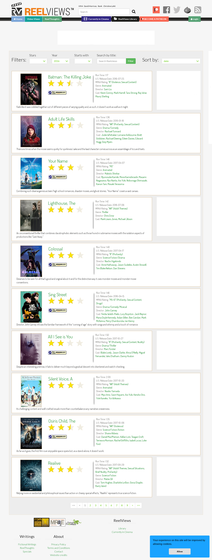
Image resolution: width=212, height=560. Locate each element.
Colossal (55, 249)
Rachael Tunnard (113, 131)
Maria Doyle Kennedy (106, 317)
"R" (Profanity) (116, 254)
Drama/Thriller (109, 345)
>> (138, 505)
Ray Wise (142, 92)
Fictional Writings (27, 544)
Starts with (81, 55)
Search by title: (106, 55)
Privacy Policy (58, 544)
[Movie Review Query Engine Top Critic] (57, 522)
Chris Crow (109, 215)
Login (195, 19)
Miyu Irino (105, 394)
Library (122, 528)
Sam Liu (108, 89)
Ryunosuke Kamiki (110, 177)
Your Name (58, 161)
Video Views (33, 19)
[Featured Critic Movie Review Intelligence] (41, 522)
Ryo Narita (112, 180)
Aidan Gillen (122, 317)
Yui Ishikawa (115, 398)
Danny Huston (127, 356)
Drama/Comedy (111, 127)
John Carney (111, 310)
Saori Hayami (117, 394)
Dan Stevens (119, 268)
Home (19, 19)
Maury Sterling (102, 96)
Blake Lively (106, 352)
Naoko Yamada (112, 391)
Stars (32, 55)
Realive (54, 463)
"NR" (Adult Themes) (118, 208)
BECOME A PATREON (155, 19)
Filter (131, 60)
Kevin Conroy (107, 92)
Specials (27, 551)
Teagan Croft (137, 436)
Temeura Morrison (104, 440)
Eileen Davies (128, 138)
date (166, 60)
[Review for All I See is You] (31, 349)
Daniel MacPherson (110, 436)
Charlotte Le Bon (121, 482)
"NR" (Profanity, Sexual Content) (124, 124)
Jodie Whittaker (109, 134)
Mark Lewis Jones (109, 219)
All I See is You (60, 336)
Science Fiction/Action (113, 429)
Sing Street (57, 294)
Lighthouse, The (61, 203)
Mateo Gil (108, 479)
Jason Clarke (119, 352)
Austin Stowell (139, 264)
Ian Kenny (129, 321)
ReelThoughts (52, 19)
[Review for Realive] (31, 475)
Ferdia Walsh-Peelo (110, 314)
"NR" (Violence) (116, 426)
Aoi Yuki (122, 180)
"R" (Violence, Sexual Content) (122, 82)
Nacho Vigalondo (113, 261)
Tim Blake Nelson (104, 268)
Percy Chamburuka (115, 321)
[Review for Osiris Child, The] (31, 433)
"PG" (111, 166)
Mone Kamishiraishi (129, 177)
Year (54, 55)
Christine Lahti (109, 6)
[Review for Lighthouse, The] (31, 215)
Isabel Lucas (135, 440)
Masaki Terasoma (116, 184)
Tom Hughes (106, 482)
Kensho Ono (139, 394)
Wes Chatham (113, 356)
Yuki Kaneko (102, 398)
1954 (80, 6)
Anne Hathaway (109, 264)
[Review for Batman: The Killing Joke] (31, 89)
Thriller (105, 212)
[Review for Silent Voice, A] (31, 391)
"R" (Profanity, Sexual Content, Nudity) (126, 342)
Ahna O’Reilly (132, 352)
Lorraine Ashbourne (126, 134)
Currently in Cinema (98, 19)
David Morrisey (90, 6)
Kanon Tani (101, 184)
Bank (100, 6)
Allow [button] (180, 551)
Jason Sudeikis (125, 264)
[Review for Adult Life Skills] (31, 131)
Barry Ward (100, 486)
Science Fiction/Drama (114, 257)
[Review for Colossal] (31, 261)
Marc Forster (110, 349)
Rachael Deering (113, 138)
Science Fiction (109, 475)
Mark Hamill (119, 92)
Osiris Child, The (61, 421)
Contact (58, 551)
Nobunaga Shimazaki (137, 180)
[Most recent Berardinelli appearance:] (73, 522)
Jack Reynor (140, 314)
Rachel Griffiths (121, 440)
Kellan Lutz (125, 436)
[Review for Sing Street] (31, 307)
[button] (173, 544)
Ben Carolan (135, 317)
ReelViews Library (127, 19)
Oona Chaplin (136, 482)
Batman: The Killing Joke (69, 77)
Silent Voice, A (60, 379)
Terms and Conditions (58, 547)
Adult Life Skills (61, 119)
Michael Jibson (125, 219)
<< (73, 505)
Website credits (58, 554)
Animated (106, 85)
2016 (56, 60)
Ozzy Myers (107, 141)
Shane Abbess (111, 433)
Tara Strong (131, 92)
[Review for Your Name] (31, 173)
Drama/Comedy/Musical (115, 306)
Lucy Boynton (126, 314)
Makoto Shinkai (112, 173)
